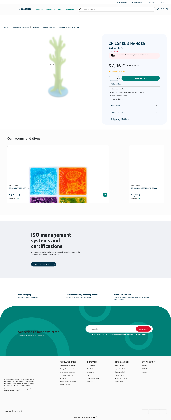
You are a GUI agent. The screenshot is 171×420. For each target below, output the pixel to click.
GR (153, 3)
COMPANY (39, 9)
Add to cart (139, 78)
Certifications (91, 369)
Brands (89, 375)
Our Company (91, 365)
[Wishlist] (106, 147)
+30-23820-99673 (136, 3)
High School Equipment (66, 375)
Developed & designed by (83, 417)
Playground (63, 378)
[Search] (80, 9)
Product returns (119, 375)
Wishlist (144, 369)
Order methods (119, 365)
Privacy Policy (141, 334)
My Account (145, 365)
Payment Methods (120, 369)
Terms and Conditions (121, 334)
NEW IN (60, 9)
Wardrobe (36, 27)
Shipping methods (120, 372)
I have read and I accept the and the (119, 334)
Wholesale (90, 381)
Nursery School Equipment (20, 27)
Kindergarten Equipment (67, 369)
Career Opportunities (93, 378)
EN (150, 3)
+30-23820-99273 (121, 3)
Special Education (65, 384)
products (26, 8)
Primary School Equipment (67, 372)
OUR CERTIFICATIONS (42, 264)
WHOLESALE (69, 9)
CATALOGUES (50, 9)
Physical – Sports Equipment (68, 381)
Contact (163, 3)
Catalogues (90, 372)
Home (6, 27)
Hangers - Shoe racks (49, 27)
